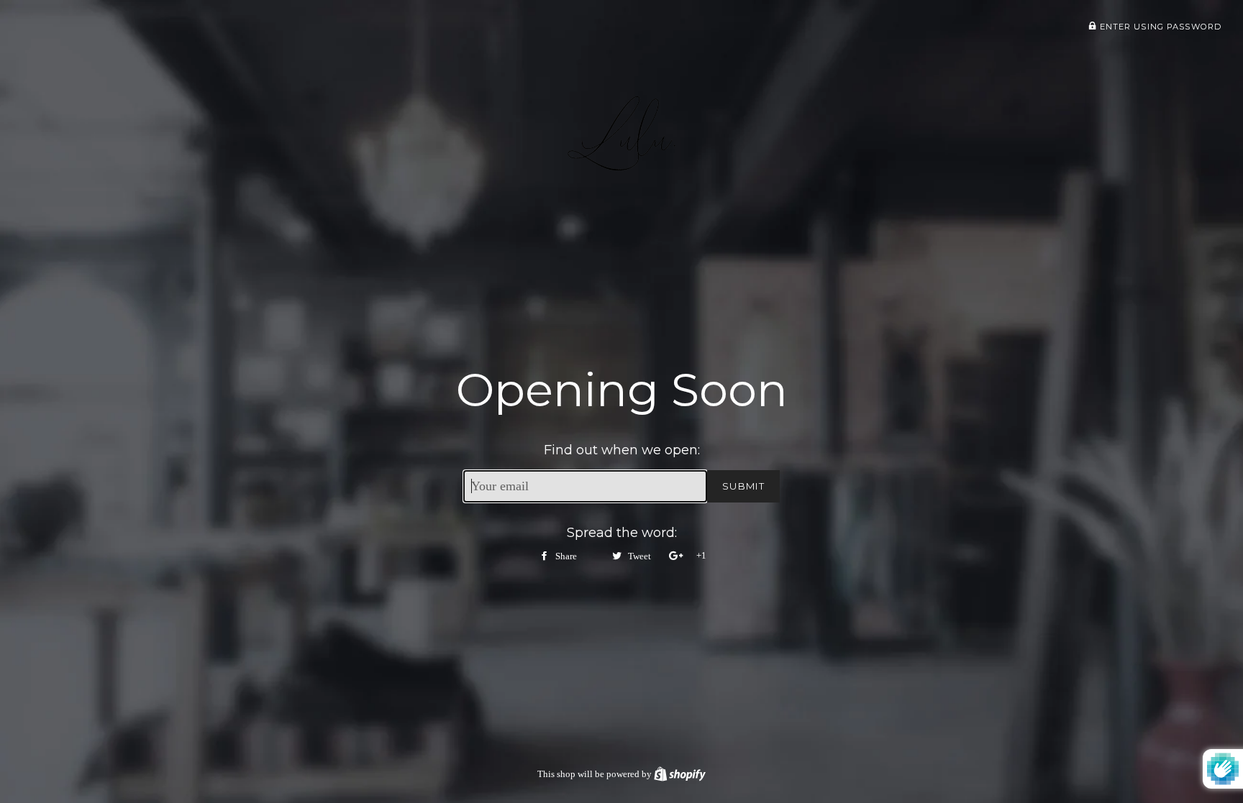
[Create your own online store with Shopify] (680, 773)
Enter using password (1158, 27)
